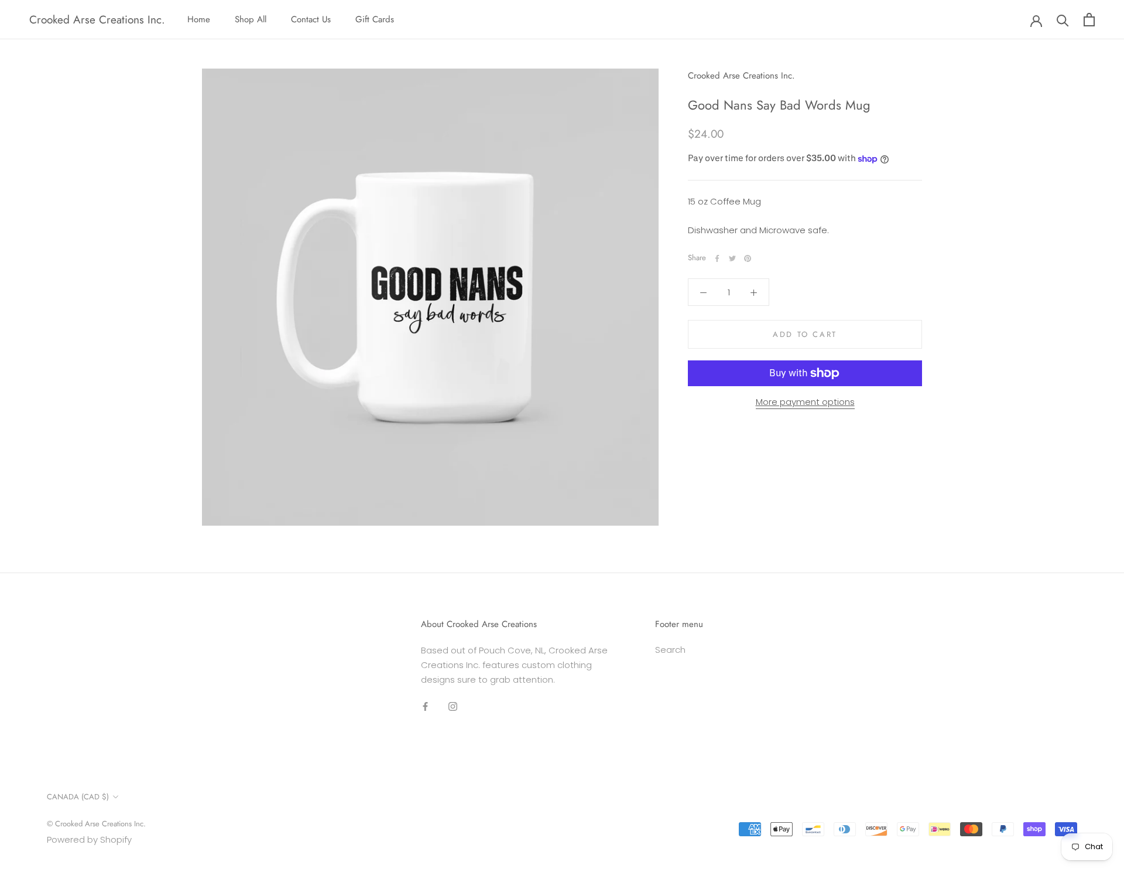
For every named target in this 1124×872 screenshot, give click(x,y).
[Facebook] (717, 258)
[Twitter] (732, 258)
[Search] (1063, 19)
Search (670, 649)
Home (198, 19)
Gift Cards (374, 19)
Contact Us (311, 19)
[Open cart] (1089, 19)
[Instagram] (452, 706)
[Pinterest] (747, 258)
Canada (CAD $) (78, 796)
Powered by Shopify (89, 839)
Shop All (250, 19)
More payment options (805, 402)
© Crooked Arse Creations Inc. (96, 823)
